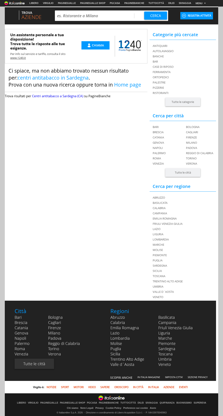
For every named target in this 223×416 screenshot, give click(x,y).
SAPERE (105, 387)
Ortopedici (161, 77)
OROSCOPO (121, 387)
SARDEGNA (160, 266)
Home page (127, 84)
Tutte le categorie (183, 102)
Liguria (164, 333)
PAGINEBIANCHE (134, 3)
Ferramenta (162, 72)
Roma (157, 158)
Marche (165, 338)
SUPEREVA (200, 403)
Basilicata (166, 317)
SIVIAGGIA (185, 3)
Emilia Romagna (124, 327)
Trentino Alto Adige (127, 359)
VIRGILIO (48, 3)
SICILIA (157, 271)
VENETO (158, 297)
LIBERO (34, 3)
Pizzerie (158, 88)
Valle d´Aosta (122, 364)
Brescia (158, 132)
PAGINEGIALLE (67, 3)
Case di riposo (163, 67)
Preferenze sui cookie (135, 408)
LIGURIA (158, 234)
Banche (158, 56)
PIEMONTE (160, 255)
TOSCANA (159, 276)
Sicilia (115, 353)
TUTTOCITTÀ (156, 3)
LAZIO (156, 229)
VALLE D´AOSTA (163, 292)
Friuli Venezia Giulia (175, 327)
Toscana (165, 353)
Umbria (165, 359)
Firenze (191, 137)
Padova (191, 148)
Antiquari (160, 46)
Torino (191, 158)
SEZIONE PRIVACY (198, 377)
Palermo (159, 153)
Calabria (117, 322)
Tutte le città (183, 172)
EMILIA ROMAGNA (165, 218)
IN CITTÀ (138, 387)
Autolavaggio (163, 51)
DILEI (171, 3)
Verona (191, 163)
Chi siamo (72, 408)
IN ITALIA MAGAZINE (148, 377)
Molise (116, 343)
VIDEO (92, 387)
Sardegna (166, 348)
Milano (191, 143)
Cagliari (192, 132)
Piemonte (167, 343)
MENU (199, 3)
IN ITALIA (153, 387)
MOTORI (79, 387)
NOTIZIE (51, 387)
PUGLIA (157, 260)
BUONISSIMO (184, 403)
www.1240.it (18, 58)
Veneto (164, 364)
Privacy (99, 408)
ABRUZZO (159, 197)
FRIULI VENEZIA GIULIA (167, 224)
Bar (155, 61)
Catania (158, 137)
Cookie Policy (113, 408)
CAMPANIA (160, 213)
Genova (158, 143)
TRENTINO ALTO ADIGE (168, 281)
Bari (156, 127)
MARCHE (158, 245)
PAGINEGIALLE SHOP (92, 3)
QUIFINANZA (167, 403)
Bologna (192, 127)
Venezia (158, 163)
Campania (167, 322)
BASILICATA (160, 203)
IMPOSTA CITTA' (174, 377)
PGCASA (115, 3)
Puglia (115, 348)
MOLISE (158, 250)
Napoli (158, 148)
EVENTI (183, 387)
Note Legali (86, 408)
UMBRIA (158, 286)
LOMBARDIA (161, 239)
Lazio (115, 333)
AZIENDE (169, 387)
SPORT (65, 387)
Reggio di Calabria (199, 153)
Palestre (159, 82)
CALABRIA (159, 208)
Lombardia (120, 338)
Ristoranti (161, 93)
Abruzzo (117, 317)
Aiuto (153, 408)
